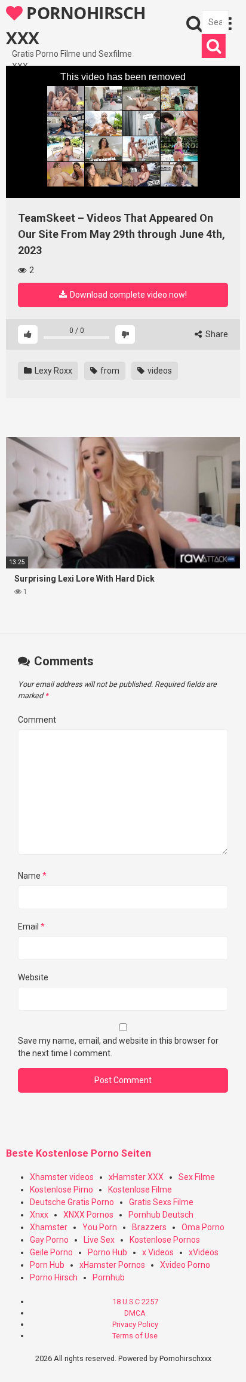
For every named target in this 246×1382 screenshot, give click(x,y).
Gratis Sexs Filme (161, 1202)
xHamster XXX (136, 1177)
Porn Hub (47, 1265)
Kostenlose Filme (140, 1189)
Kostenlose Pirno (61, 1189)
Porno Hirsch (54, 1277)
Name (32, 875)
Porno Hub (107, 1252)
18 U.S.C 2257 (135, 1301)
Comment (37, 719)
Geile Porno (51, 1252)
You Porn (99, 1227)
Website (33, 977)
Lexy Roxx (52, 370)
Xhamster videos (62, 1177)
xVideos (204, 1252)
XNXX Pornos (88, 1214)
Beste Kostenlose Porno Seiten (78, 1153)
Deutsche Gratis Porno (72, 1202)
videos (159, 370)
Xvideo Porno (185, 1265)
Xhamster (48, 1227)
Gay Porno (49, 1240)
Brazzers (149, 1227)
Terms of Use (135, 1335)
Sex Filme (197, 1177)
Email (31, 926)
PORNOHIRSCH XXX (76, 24)
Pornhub (109, 1277)
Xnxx (39, 1214)
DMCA (135, 1312)
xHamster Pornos (112, 1265)
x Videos (158, 1252)
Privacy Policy (135, 1324)
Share (216, 334)
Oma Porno (203, 1227)
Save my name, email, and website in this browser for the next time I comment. (118, 1047)
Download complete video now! (127, 294)
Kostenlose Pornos (165, 1240)
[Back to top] (224, 1358)
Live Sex (99, 1240)
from (109, 370)
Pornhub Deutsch (160, 1214)
